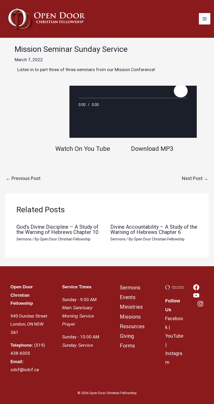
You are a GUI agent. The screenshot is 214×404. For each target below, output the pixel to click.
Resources (132, 326)
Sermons (24, 239)
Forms (127, 346)
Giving (127, 336)
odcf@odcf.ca (24, 369)
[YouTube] (196, 295)
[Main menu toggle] (204, 18)
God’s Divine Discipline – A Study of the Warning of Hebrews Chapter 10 (57, 229)
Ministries (131, 307)
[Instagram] (200, 304)
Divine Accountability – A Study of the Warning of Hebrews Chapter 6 (153, 229)
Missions (130, 317)
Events (127, 297)
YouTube (174, 336)
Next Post (195, 178)
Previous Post (23, 178)
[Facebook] (196, 287)
